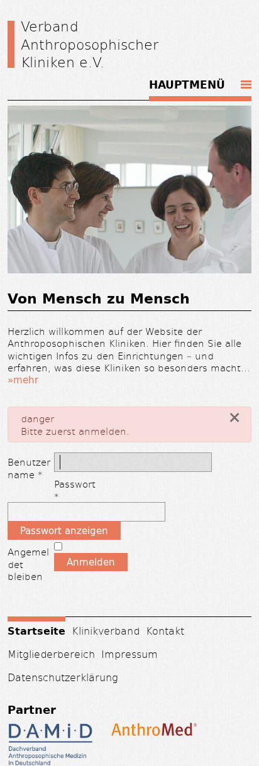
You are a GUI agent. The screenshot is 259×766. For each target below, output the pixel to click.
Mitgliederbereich (51, 654)
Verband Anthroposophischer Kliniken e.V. (89, 43)
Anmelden (91, 562)
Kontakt (165, 630)
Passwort (76, 490)
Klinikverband (106, 630)
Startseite (36, 630)
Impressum (129, 654)
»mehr (23, 380)
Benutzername (29, 468)
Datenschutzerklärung (63, 677)
